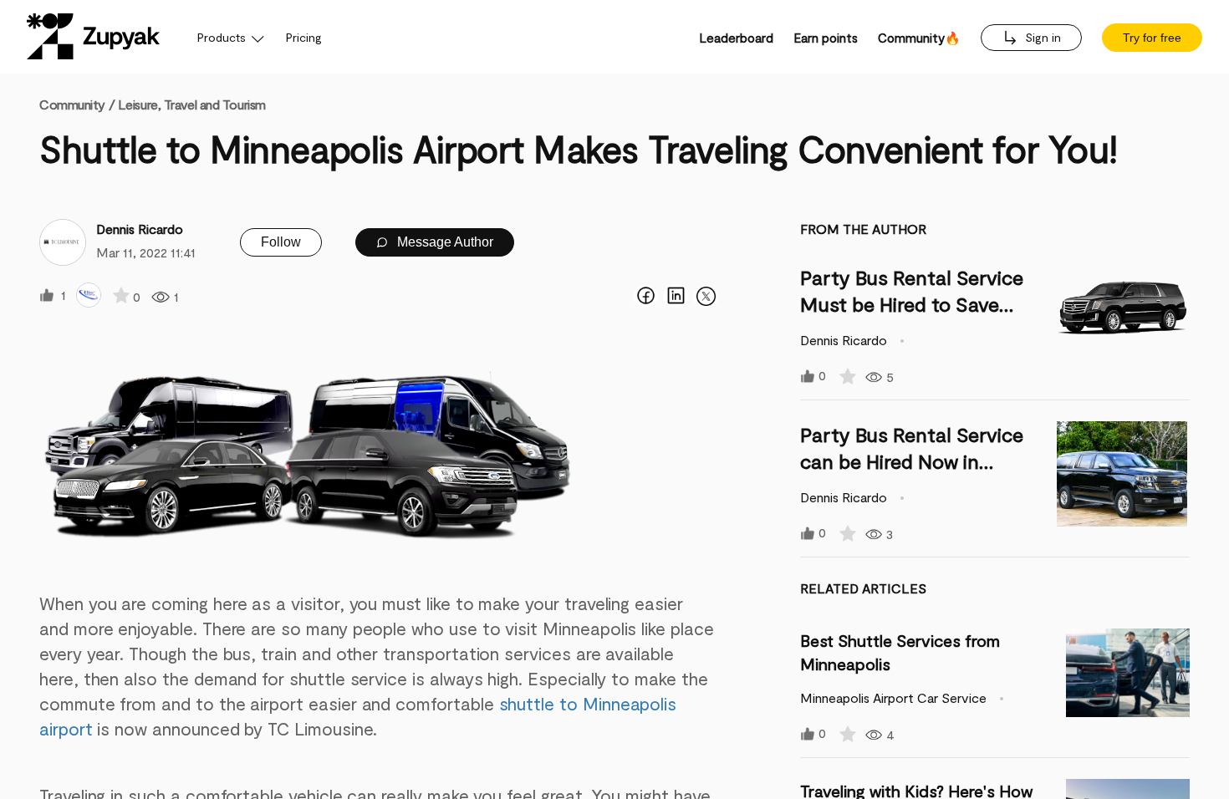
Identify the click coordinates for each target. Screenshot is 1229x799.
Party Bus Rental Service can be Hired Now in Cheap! (911, 461)
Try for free (1152, 37)
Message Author (443, 242)
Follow (281, 242)
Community (77, 104)
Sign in (1041, 37)
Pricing (304, 37)
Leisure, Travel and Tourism (192, 104)
